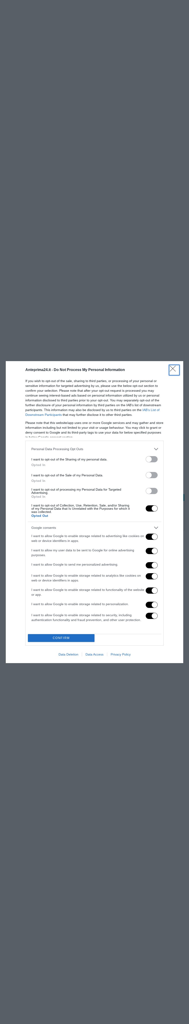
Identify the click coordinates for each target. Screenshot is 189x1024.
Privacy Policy (121, 654)
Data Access (94, 654)
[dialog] (94, 512)
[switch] (152, 459)
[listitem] (94, 449)
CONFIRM (61, 638)
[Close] (174, 370)
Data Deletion (68, 654)
